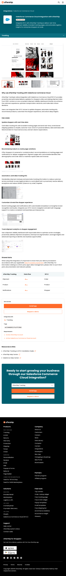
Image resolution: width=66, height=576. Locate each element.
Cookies (27, 565)
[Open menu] (62, 2)
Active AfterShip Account (14, 335)
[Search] (59, 2)
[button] (33, 61)
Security (19, 565)
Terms (12, 565)
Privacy (5, 565)
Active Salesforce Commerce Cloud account (21, 338)
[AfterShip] (8, 2)
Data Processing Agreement (34, 263)
